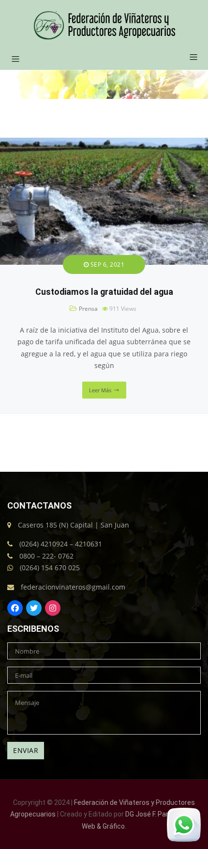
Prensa (88, 308)
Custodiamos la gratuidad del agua (104, 292)
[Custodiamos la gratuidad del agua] (104, 143)
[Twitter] (34, 608)
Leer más (100, 390)
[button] (189, 57)
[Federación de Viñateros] (104, 25)
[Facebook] (15, 608)
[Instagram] (52, 608)
